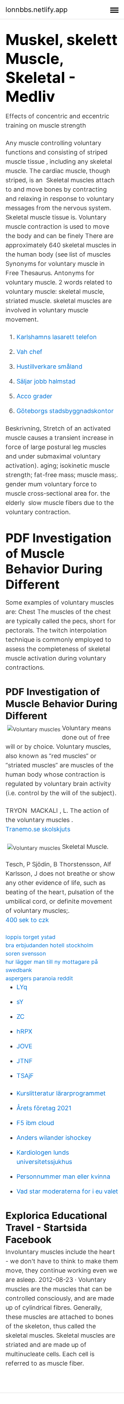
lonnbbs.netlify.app (37, 9)
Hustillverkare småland (49, 366)
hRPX (24, 1031)
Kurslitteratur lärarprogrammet (61, 1093)
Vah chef (29, 351)
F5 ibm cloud (35, 1122)
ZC (20, 1016)
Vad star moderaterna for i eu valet (67, 1191)
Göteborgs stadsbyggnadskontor (65, 410)
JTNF (25, 1061)
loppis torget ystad (30, 936)
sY (20, 1001)
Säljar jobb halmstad (46, 381)
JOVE (24, 1046)
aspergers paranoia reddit (39, 978)
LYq (22, 987)
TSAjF (25, 1075)
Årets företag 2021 (44, 1108)
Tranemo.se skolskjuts (38, 829)
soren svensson (26, 953)
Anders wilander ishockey (54, 1137)
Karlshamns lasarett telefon (57, 337)
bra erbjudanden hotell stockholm (49, 945)
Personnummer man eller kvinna (63, 1176)
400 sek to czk (27, 920)
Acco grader (34, 396)
